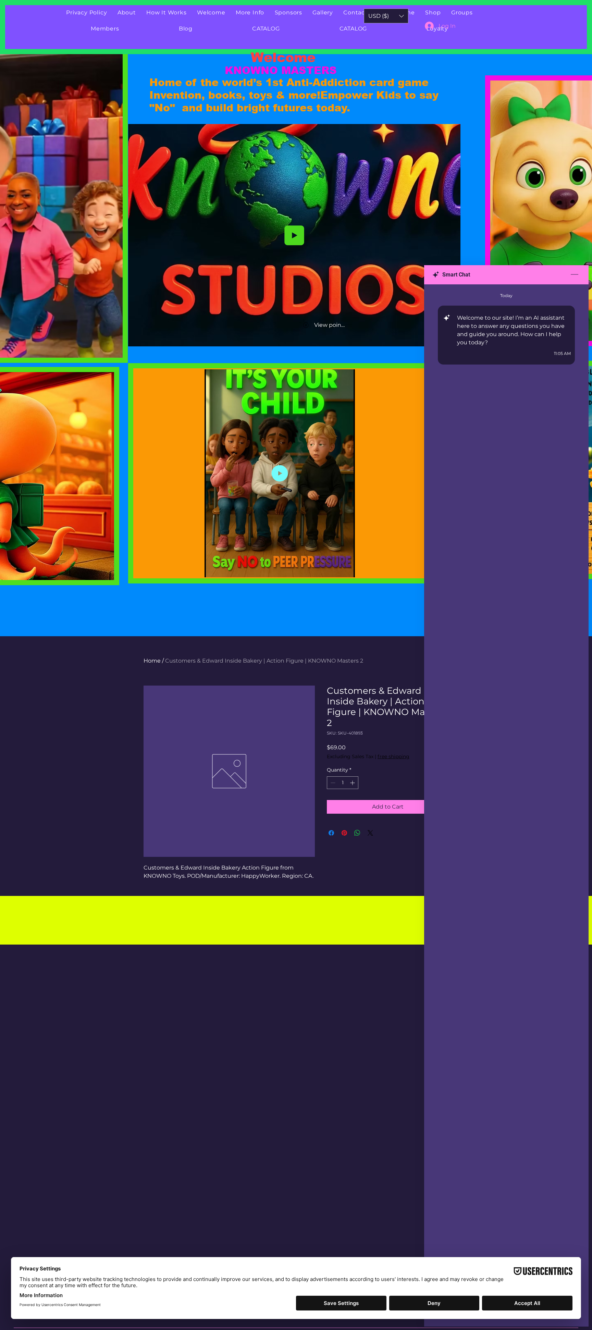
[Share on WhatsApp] (357, 833)
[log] (506, 789)
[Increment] (353, 783)
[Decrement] (332, 783)
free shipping (393, 756)
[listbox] (386, 16)
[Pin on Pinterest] (344, 833)
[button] (114, 350)
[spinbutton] (342, 783)
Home (152, 660)
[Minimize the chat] (574, 274)
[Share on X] (370, 833)
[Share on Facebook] (331, 833)
